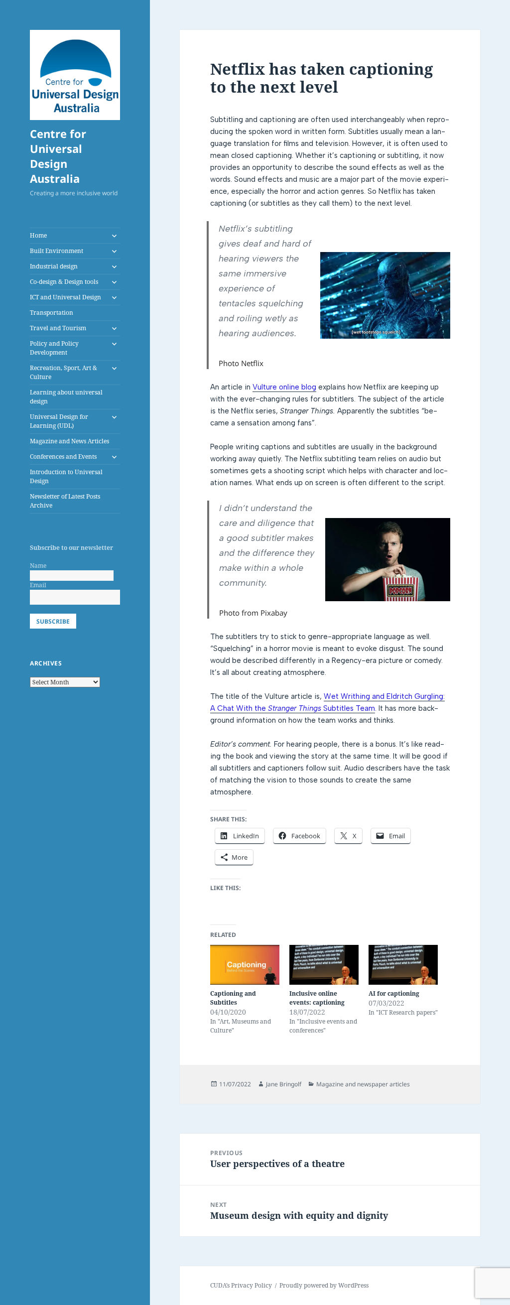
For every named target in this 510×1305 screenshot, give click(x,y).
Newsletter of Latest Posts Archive (65, 501)
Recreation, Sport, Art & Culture (63, 372)
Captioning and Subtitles (233, 998)
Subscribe (53, 621)
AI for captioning (394, 993)
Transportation (51, 312)
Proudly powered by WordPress (324, 1285)
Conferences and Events (63, 456)
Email (38, 585)
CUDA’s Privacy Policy (241, 1285)
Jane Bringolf (283, 1084)
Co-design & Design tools (64, 281)
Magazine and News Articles (69, 441)
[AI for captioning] (403, 964)
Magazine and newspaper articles (363, 1084)
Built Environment (56, 251)
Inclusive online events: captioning (317, 998)
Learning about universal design (66, 396)
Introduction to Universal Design (66, 476)
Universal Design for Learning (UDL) (59, 421)
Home (38, 235)
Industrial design (54, 266)
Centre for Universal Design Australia (58, 156)
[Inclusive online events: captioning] (324, 964)
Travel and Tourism (58, 328)
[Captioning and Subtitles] (244, 964)
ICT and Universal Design (65, 297)
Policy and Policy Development (54, 348)
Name (38, 565)
